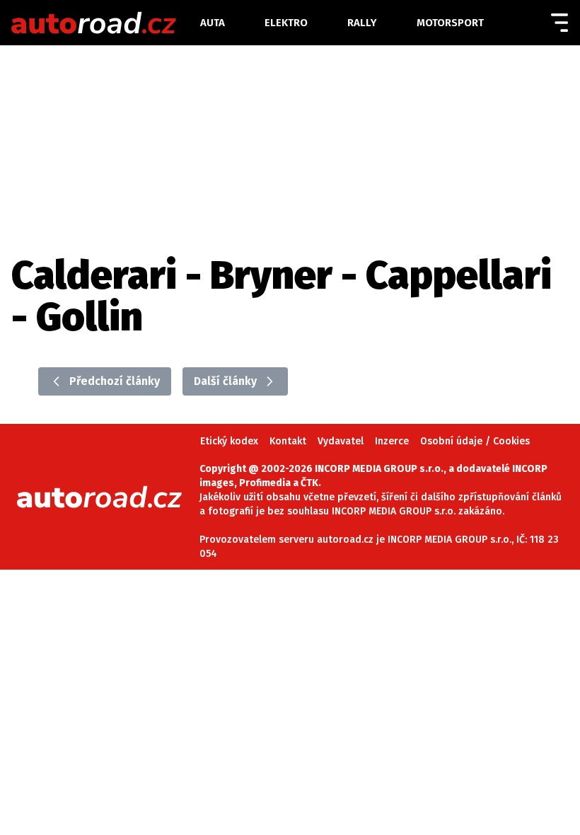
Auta (212, 22)
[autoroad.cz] (104, 22)
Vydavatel (341, 441)
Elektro (286, 22)
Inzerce (392, 441)
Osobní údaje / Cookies (475, 441)
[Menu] (559, 22)
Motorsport (450, 22)
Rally (362, 22)
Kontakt (287, 441)
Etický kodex (229, 441)
